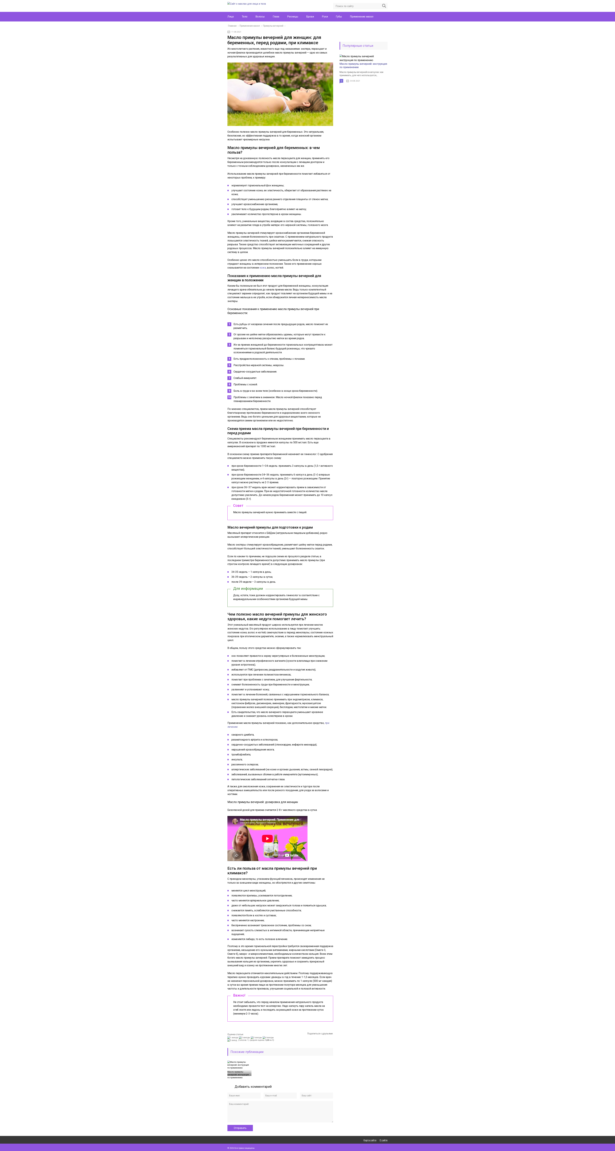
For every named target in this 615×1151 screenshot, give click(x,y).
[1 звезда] (233, 1037)
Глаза (276, 16)
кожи (262, 267)
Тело (244, 16)
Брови (310, 16)
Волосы (260, 16)
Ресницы (292, 16)
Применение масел (361, 16)
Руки (325, 16)
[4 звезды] (269, 1037)
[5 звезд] (232, 1040)
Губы (339, 16)
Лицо (230, 16)
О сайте (384, 1140)
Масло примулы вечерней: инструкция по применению (238, 1075)
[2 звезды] (245, 1037)
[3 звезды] (257, 1037)
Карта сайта (370, 1140)
